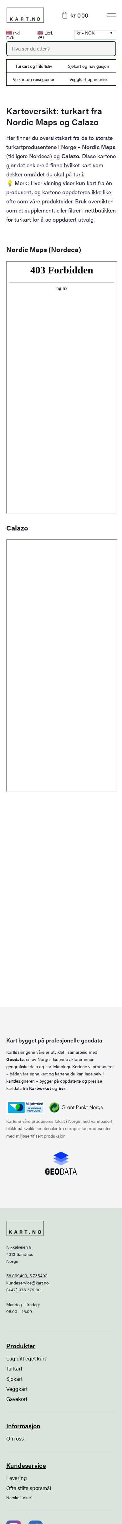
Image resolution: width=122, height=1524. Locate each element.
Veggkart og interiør (88, 79)
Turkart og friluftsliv (33, 66)
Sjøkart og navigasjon (88, 66)
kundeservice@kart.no (27, 1282)
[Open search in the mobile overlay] (61, 48)
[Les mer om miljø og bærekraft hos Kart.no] (25, 1107)
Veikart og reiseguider (33, 79)
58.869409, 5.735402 (26, 1275)
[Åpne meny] (111, 15)
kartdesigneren (20, 1081)
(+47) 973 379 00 (23, 1289)
